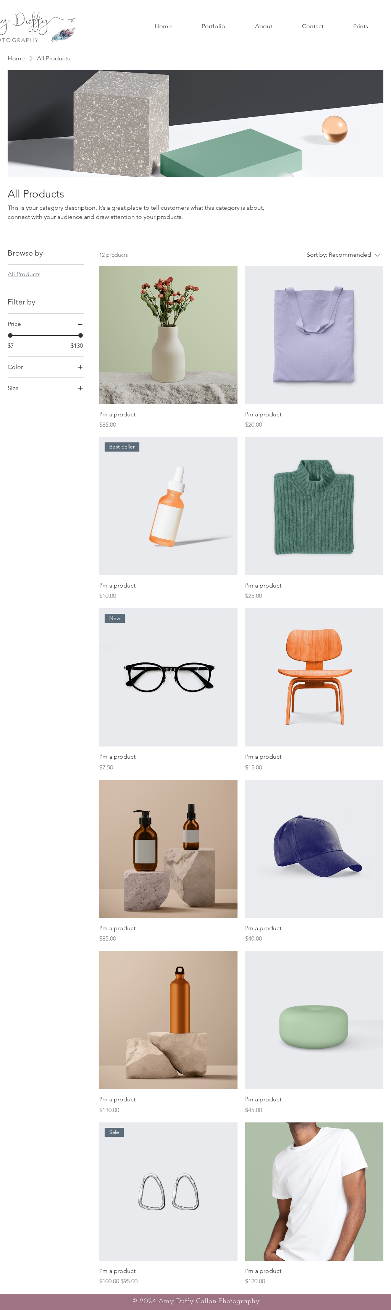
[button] (213, 26)
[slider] (10, 335)
